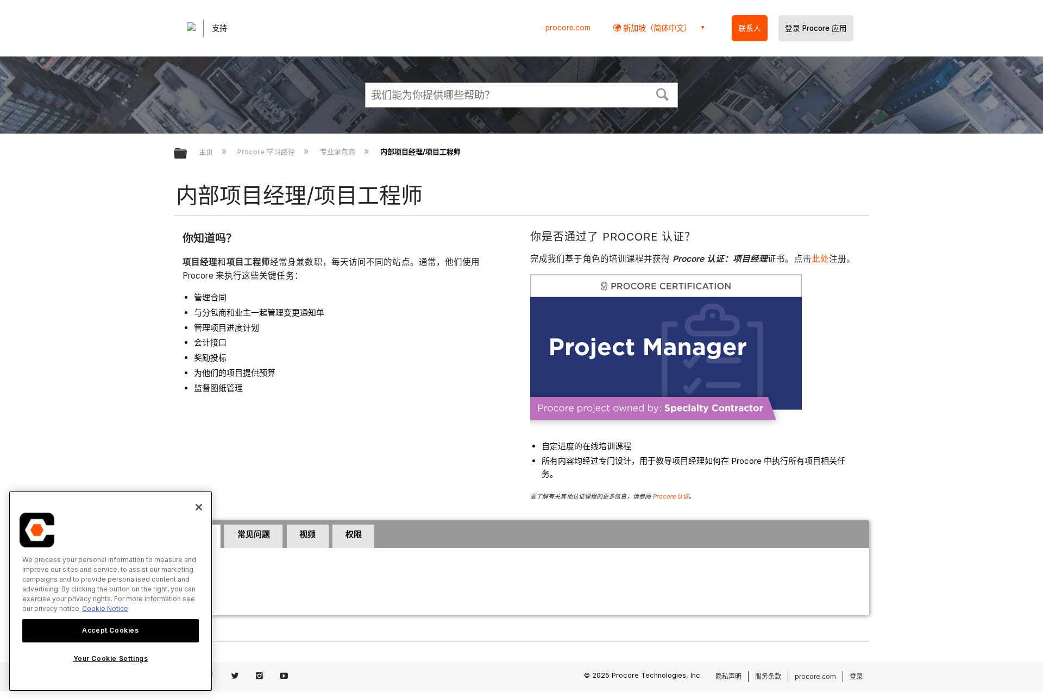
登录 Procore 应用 (816, 28)
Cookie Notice (105, 608)
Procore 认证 (670, 496)
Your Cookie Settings (110, 658)
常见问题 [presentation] (253, 534)
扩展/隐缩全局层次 (187, 154)
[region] (110, 591)
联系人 (749, 28)
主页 (207, 151)
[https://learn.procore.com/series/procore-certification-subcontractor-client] (666, 424)
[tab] (253, 536)
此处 (820, 259)
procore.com (567, 27)
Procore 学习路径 (267, 151)
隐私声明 (728, 676)
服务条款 (768, 676)
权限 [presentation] (353, 534)
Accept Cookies (110, 630)
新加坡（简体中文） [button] (656, 28)
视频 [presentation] (307, 534)
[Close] (199, 507)
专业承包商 (338, 151)
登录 (856, 676)
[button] (663, 93)
